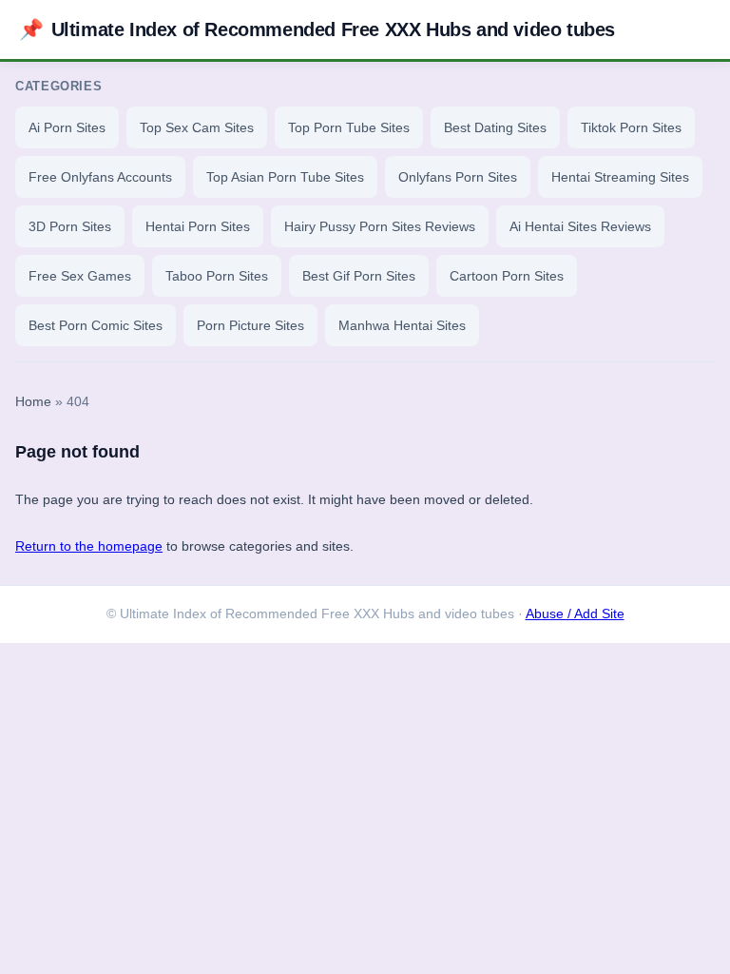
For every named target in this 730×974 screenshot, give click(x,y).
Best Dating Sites (495, 127)
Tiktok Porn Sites (631, 127)
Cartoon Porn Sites (507, 275)
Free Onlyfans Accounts (100, 177)
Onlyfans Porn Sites (457, 177)
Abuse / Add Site (575, 614)
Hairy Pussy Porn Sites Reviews (379, 226)
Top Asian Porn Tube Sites (285, 177)
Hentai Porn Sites (197, 226)
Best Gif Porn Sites (358, 275)
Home (33, 402)
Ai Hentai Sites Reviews (580, 226)
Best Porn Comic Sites (96, 325)
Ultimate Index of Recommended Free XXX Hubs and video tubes (317, 29)
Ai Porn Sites (67, 127)
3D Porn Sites (70, 226)
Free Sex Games (80, 275)
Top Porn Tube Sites (349, 127)
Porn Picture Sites (250, 325)
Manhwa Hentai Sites (402, 325)
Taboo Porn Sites (216, 275)
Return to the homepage (89, 546)
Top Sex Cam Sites (197, 127)
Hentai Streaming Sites (620, 177)
